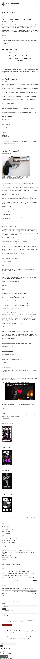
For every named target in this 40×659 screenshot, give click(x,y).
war (26, 593)
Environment (30, 571)
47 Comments (6, 418)
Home (8, 636)
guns (14, 40)
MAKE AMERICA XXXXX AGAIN (8, 529)
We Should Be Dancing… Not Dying (16, 19)
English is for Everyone (6, 548)
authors (8, 571)
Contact (24, 636)
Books (14, 571)
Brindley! (3, 535)
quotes (9, 593)
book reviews (13, 588)
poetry (3, 593)
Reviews (31, 577)
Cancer (21, 571)
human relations (14, 590)
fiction (3, 590)
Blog (10, 571)
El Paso (25, 69)
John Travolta (19, 40)
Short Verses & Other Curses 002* (9, 540)
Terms (31, 636)
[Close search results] (1, 646)
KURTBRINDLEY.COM (13, 3)
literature (32, 590)
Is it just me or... (5, 562)
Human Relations (18, 573)
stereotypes (13, 416)
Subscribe (4, 608)
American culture (14, 141)
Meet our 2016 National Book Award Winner (11, 564)
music (23, 40)
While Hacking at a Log (6, 555)
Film (15, 636)
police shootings (5, 143)
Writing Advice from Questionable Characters (11, 538)
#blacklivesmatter (6, 141)
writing (17, 143)
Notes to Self (26, 575)
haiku (7, 590)
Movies (17, 575)
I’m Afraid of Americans (11, 50)
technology (24, 593)
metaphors (9, 591)
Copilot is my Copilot (6, 531)
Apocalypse (3, 571)
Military (14, 575)
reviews (14, 593)
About (20, 636)
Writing (35, 580)
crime (4, 414)
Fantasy (36, 571)
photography (33, 591)
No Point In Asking (9, 79)
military (12, 591)
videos (15, 42)
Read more (4, 35)
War (31, 580)
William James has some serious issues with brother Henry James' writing (17, 550)
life (33, 141)
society (13, 143)
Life (33, 573)
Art (5, 571)
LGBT (31, 573)
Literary (4, 575)
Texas (12, 42)
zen (2, 595)
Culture (4, 139)
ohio (13, 71)
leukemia (26, 590)
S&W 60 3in (7, 178)
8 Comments (5, 43)
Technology (15, 580)
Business (17, 571)
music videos (28, 40)
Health (11, 573)
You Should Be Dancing (22, 42)
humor (17, 590)
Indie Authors (22, 590)
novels (25, 591)
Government (7, 573)
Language (28, 573)
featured (11, 414)
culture (19, 141)
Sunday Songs (7, 42)
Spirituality (7, 580)
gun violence (10, 40)
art (2, 588)
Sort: (1, 651)
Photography (5, 577)
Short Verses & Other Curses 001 (8, 542)
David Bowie (20, 69)
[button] (34, 3)
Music (4, 38)
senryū (18, 593)
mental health (6, 591)
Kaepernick (4, 559)
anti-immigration (6, 69)
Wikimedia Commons (19, 178)
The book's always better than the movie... (10, 557)
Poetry (11, 578)
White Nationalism (34, 71)
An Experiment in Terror (6, 533)
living (35, 590)
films (5, 590)
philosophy (29, 575)
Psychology (19, 577)
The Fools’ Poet (5, 536)
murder (7, 71)
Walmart (28, 71)
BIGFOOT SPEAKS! (5, 526)
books (18, 588)
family (34, 588)
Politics (15, 577)
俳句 (3, 595)
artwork (4, 588)
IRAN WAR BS (4, 528)
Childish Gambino (14, 69)
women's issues (29, 593)
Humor (25, 573)
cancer (21, 588)
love (35, 141)
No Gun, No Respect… (11, 151)
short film (30, 620)
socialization (4, 416)
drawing (31, 588)
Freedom (3, 573)
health (10, 590)
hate (31, 141)
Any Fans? (4, 560)
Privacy (27, 636)
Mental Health (9, 575)
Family (34, 571)
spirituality (21, 593)
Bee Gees (5, 40)
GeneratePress (28, 638)
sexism (34, 414)
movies (14, 591)
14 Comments (6, 72)
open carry (17, 71)
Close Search (4, 656)
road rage (30, 414)
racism (10, 143)
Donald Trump (28, 588)
